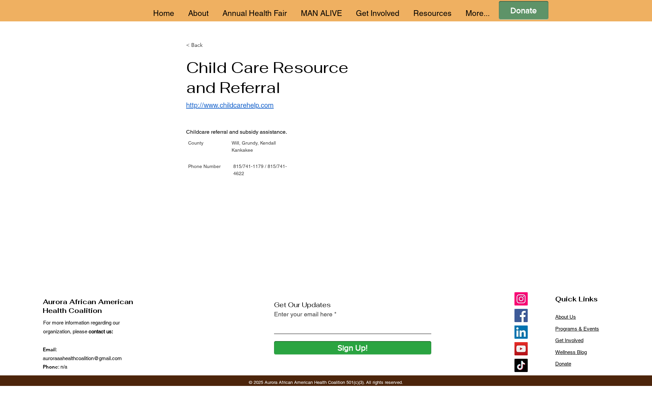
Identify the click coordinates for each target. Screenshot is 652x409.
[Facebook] (521, 315)
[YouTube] (521, 348)
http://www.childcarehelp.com (230, 105)
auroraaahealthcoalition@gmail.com (82, 358)
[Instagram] (521, 298)
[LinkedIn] (521, 332)
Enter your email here (303, 314)
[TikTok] (521, 365)
